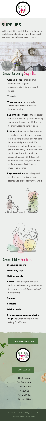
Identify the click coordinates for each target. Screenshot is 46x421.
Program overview (23, 341)
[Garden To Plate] (23, 15)
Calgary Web (16, 416)
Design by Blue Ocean (27, 416)
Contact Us (23, 370)
